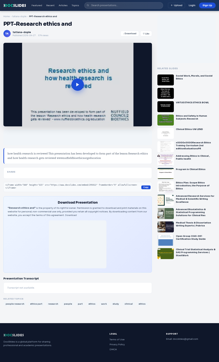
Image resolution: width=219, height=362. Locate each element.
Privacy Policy (117, 344)
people (68, 304)
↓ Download (129, 33)
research (53, 304)
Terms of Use (117, 339)
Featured (36, 5)
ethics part (36, 304)
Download (71, 215)
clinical (129, 304)
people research (15, 304)
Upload (178, 5)
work (104, 304)
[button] (77, 84)
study (116, 304)
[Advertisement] (77, 244)
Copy (146, 187)
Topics (75, 5)
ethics (91, 304)
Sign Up (207, 5)
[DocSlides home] (14, 5)
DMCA (113, 349)
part (80, 304)
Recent (50, 5)
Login (192, 5)
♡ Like (146, 34)
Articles (63, 5)
